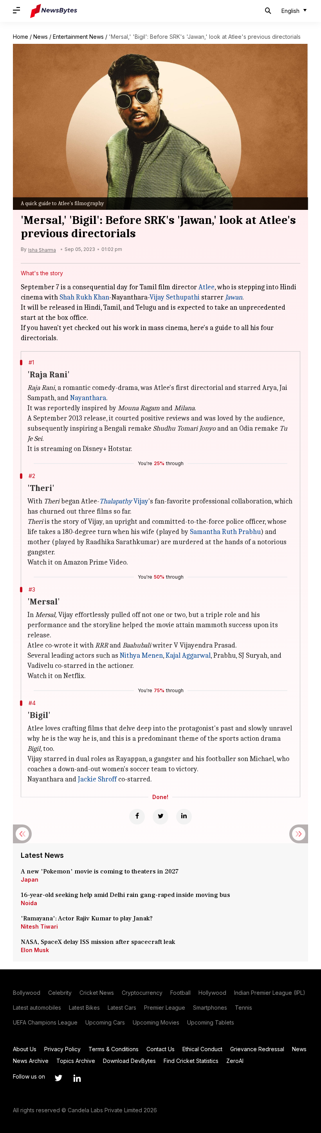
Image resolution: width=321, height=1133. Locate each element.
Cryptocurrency (142, 992)
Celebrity (60, 992)
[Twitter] (160, 816)
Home (20, 36)
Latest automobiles (37, 1007)
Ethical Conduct (202, 1049)
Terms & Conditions (113, 1049)
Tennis (243, 1007)
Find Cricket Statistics (191, 1060)
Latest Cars (122, 1007)
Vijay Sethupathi (175, 297)
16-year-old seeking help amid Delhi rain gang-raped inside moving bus (126, 895)
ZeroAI (234, 1060)
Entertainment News (78, 36)
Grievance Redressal (257, 1049)
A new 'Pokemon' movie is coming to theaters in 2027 (100, 871)
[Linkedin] (184, 816)
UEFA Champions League (45, 1022)
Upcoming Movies (156, 1022)
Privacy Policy (62, 1049)
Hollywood (212, 992)
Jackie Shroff (97, 779)
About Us (24, 1049)
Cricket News (96, 992)
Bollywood (26, 992)
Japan (29, 879)
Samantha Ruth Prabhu (225, 532)
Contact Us (160, 1049)
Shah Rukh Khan (84, 297)
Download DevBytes (129, 1060)
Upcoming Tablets (210, 1022)
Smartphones (210, 1007)
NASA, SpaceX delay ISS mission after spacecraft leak (98, 942)
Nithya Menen (141, 655)
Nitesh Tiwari (39, 926)
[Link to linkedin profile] (77, 1078)
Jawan (233, 297)
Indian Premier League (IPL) (269, 992)
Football (180, 992)
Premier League (164, 1007)
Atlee (206, 287)
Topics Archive (75, 1060)
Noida (29, 903)
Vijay (123, 501)
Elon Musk (35, 950)
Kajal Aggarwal (188, 655)
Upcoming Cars (105, 1022)
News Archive (31, 1060)
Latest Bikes (84, 1007)
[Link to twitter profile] (58, 1078)
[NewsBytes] (53, 11)
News (40, 36)
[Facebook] (137, 816)
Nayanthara (88, 398)
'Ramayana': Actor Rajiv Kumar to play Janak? (87, 918)
